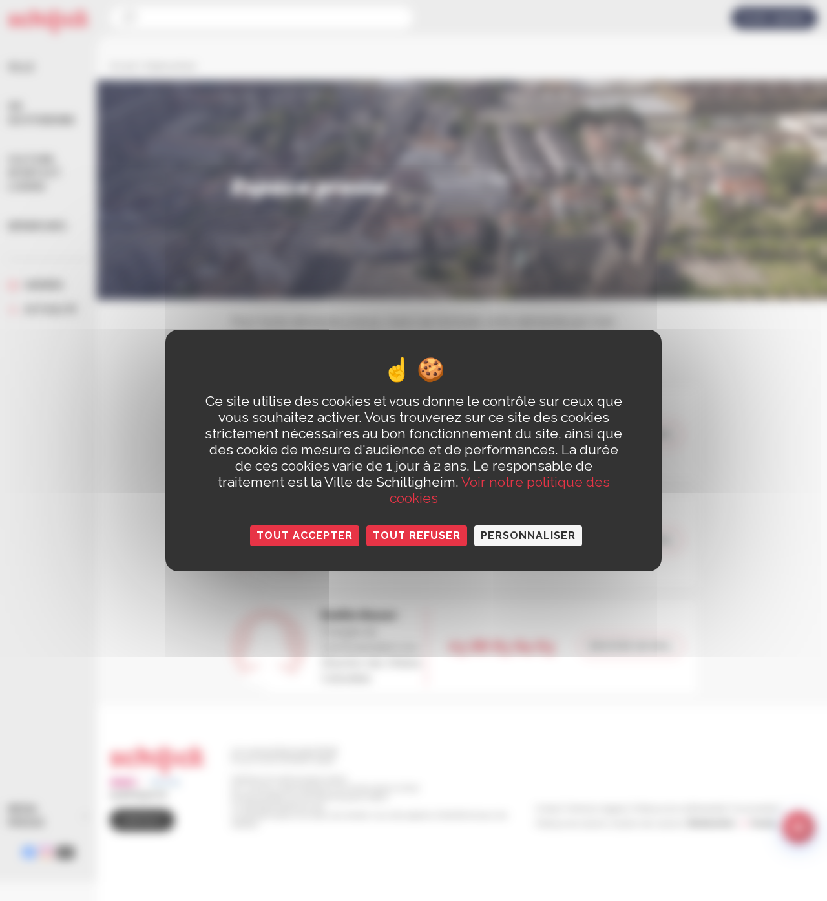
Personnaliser (528, 535)
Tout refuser (417, 535)
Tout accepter (304, 535)
